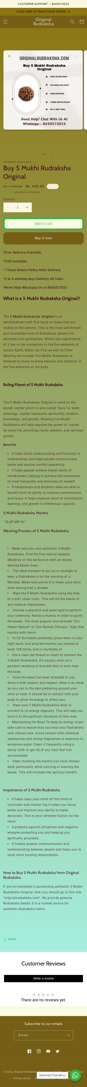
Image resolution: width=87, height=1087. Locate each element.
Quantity (9, 199)
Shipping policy (68, 1078)
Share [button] (12, 939)
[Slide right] (52, 154)
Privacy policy (22, 1078)
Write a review (43, 978)
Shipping (8, 192)
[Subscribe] (68, 1035)
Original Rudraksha (25, 1071)
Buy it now (43, 238)
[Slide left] (34, 154)
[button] (5, 21)
